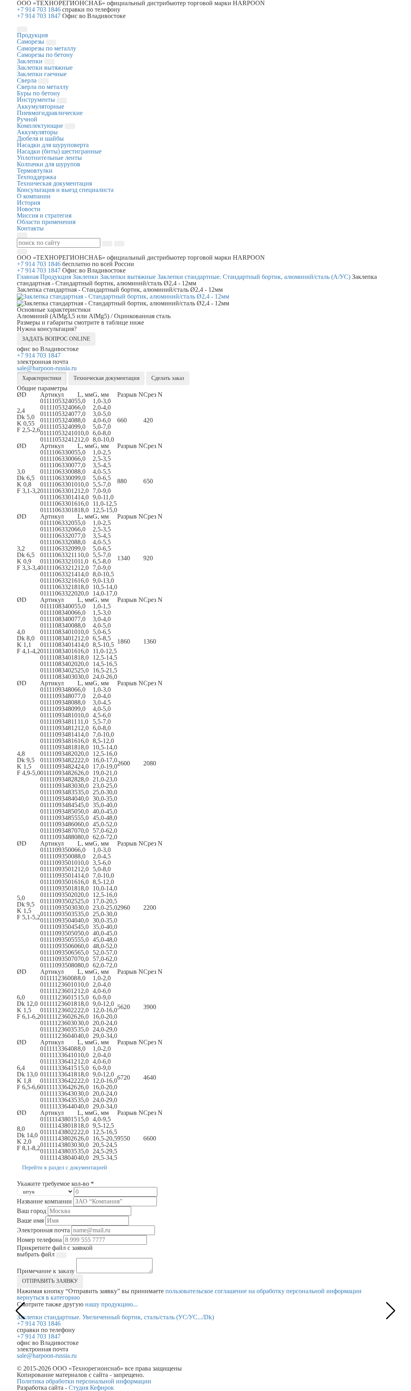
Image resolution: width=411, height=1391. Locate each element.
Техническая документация (54, 183)
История (28, 202)
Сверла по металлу (43, 86)
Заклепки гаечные (42, 74)
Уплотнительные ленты (49, 157)
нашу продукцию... (111, 1304)
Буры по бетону (38, 93)
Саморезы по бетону (45, 54)
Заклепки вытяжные (45, 67)
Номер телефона (39, 1240)
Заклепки (30, 61)
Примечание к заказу (46, 1271)
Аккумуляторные (40, 106)
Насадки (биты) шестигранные (59, 151)
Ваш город (31, 1211)
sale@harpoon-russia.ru (47, 368)
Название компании (44, 1201)
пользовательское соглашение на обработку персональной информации (263, 1291)
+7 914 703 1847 (39, 15)
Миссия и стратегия (44, 215)
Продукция (55, 276)
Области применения (46, 221)
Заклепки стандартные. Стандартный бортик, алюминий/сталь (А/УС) (253, 276)
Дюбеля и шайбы (40, 138)
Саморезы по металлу (46, 48)
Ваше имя (30, 1220)
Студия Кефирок (91, 1387)
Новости (29, 209)
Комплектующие (41, 125)
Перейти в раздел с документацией (64, 1168)
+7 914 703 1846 (39, 9)
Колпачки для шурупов (48, 164)
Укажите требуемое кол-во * (55, 1184)
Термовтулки (35, 170)
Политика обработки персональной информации (84, 1381)
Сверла (27, 80)
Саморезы (31, 41)
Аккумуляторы (37, 132)
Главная (28, 276)
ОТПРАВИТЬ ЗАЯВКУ (50, 1281)
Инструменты (37, 99)
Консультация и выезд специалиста (65, 189)
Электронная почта (43, 1230)
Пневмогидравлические (50, 112)
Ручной (27, 119)
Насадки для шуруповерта (53, 144)
